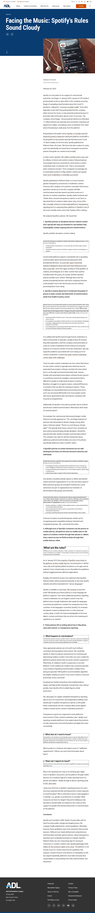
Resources (55, 6)
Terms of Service (53, 892)
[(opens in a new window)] (76, 1)
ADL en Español (73, 892)
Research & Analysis (75, 896)
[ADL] (7, 7)
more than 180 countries (68, 590)
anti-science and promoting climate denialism (60, 431)
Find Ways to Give (53, 900)
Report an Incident (24, 1)
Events (50, 896)
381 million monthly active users (73, 157)
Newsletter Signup (54, 888)
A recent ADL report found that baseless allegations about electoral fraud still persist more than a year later (65, 266)
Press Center (72, 900)
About (18, 6)
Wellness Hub (80, 800)
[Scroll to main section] (6, 51)
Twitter (72, 210)
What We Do (45, 6)
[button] (90, 6)
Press (73, 1)
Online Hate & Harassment (51, 82)
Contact (70, 884)
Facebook (46, 682)
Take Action (67, 6)
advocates (50, 697)
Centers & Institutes (30, 6)
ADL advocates (50, 784)
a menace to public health (69, 107)
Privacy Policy (73, 888)
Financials (51, 884)
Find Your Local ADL (11, 1)
